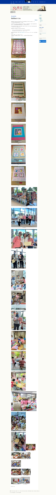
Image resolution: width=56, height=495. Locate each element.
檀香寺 (12, 12)
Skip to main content (28, 1)
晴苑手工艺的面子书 (21, 32)
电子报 (11, 3)
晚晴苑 (14, 17)
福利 (11, 17)
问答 (40, 21)
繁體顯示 (40, 15)
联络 (13, 3)
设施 (40, 19)
